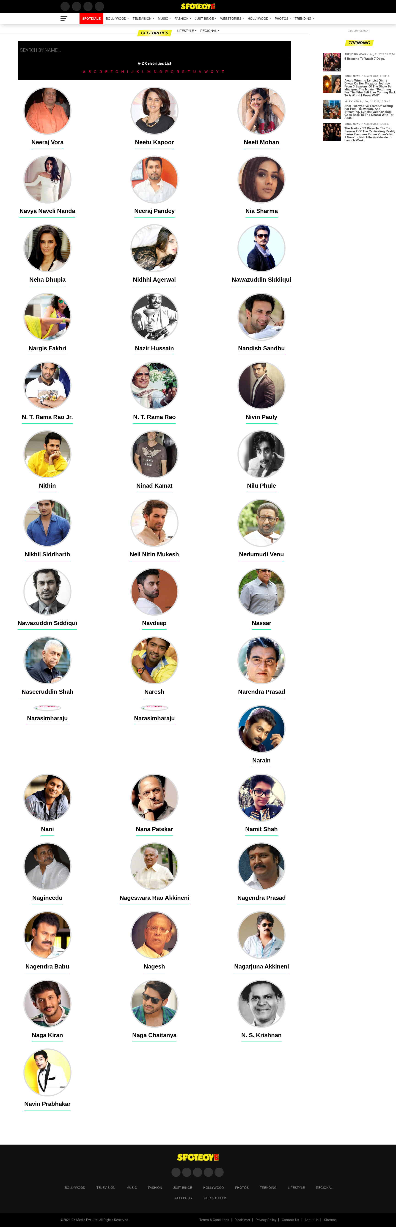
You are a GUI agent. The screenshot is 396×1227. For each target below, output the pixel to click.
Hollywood (258, 18)
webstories (230, 18)
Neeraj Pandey (154, 211)
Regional (208, 31)
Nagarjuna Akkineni (261, 966)
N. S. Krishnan (261, 1035)
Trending (303, 18)
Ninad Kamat (154, 485)
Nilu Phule (261, 485)
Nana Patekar (154, 829)
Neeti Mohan (261, 142)
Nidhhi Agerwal (154, 279)
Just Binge (204, 18)
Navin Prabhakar (47, 1104)
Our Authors (215, 1198)
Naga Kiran (47, 1035)
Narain (261, 760)
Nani (47, 829)
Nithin (47, 485)
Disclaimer (242, 1220)
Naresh (154, 691)
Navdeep (154, 623)
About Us (312, 1220)
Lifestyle (185, 31)
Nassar (261, 623)
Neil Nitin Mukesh (154, 554)
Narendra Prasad (261, 691)
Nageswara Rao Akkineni (154, 898)
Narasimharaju (47, 718)
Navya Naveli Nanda (47, 211)
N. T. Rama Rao (154, 417)
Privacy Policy (266, 1220)
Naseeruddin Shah (47, 691)
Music (163, 18)
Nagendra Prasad (261, 898)
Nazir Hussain (154, 348)
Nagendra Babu (47, 966)
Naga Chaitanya (154, 1035)
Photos (281, 18)
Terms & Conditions (214, 1220)
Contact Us (290, 1220)
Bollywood (116, 18)
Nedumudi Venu (261, 554)
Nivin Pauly (261, 417)
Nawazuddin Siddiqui (261, 279)
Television (142, 18)
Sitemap (330, 1220)
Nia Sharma (261, 211)
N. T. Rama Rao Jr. (47, 417)
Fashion (182, 18)
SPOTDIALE (91, 18)
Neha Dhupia (47, 279)
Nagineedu (47, 898)
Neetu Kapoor (154, 142)
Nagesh (154, 966)
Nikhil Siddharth (47, 554)
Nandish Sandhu (261, 348)
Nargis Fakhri (47, 348)
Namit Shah (261, 829)
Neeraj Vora (47, 142)
